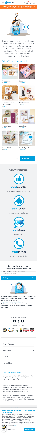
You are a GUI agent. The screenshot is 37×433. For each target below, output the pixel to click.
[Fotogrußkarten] (10, 116)
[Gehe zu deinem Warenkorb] (34, 2)
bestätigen (6, 278)
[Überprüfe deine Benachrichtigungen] (30, 2)
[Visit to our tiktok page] (22, 321)
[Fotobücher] (27, 71)
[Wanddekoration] (27, 93)
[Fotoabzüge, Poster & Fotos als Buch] (10, 93)
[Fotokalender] (27, 116)
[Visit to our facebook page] (14, 321)
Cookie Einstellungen (8, 429)
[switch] (3, 430)
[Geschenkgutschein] (27, 138)
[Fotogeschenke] (10, 71)
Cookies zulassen (29, 429)
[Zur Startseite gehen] (10, 2)
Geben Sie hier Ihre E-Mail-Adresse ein (14, 271)
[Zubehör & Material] (10, 138)
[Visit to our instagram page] (18, 321)
